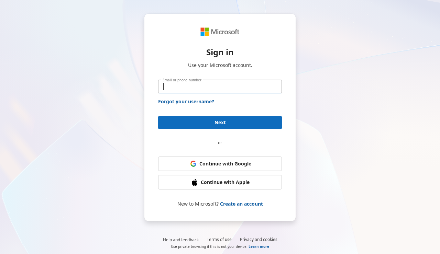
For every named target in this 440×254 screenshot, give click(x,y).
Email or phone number (182, 80)
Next (220, 122)
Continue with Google (225, 163)
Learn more (259, 246)
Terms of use (219, 239)
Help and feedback (181, 240)
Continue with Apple (225, 182)
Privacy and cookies (258, 239)
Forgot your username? (186, 101)
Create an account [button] (241, 203)
